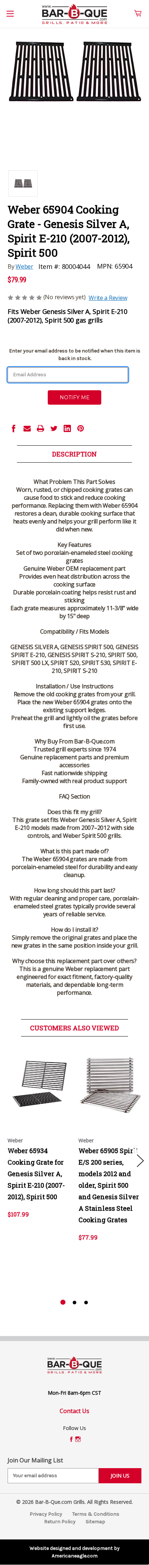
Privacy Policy (46, 1514)
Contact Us (74, 1411)
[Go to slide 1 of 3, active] (63, 1302)
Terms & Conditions (95, 1514)
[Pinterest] (80, 428)
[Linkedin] (67, 428)
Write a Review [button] (108, 298)
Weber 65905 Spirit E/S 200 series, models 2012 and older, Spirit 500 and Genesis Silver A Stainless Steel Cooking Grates (108, 1185)
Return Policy (60, 1522)
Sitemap (95, 1522)
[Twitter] (54, 428)
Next (140, 1160)
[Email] (27, 428)
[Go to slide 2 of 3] (74, 1302)
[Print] (40, 428)
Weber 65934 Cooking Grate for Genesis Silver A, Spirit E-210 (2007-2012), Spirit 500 (36, 1173)
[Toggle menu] (14, 18)
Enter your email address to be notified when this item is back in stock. (74, 354)
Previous (9, 1160)
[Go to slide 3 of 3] (86, 1302)
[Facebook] (13, 428)
